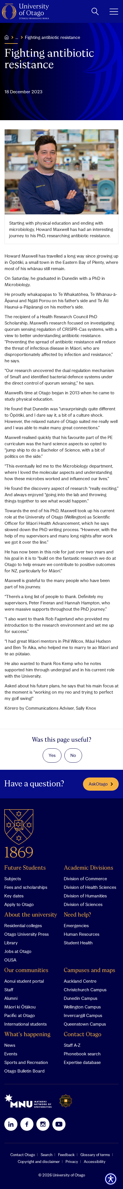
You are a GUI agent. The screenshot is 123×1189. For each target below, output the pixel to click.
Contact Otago (82, 1035)
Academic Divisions (88, 868)
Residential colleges (23, 925)
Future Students (25, 868)
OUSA (10, 959)
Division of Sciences (83, 904)
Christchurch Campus (85, 989)
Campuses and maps (89, 971)
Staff (8, 989)
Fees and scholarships (25, 887)
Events (10, 1053)
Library (11, 942)
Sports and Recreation (26, 1062)
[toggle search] (95, 11)
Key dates (13, 895)
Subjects (12, 878)
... (16, 37)
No (73, 755)
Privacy (72, 1162)
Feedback (66, 1155)
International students (25, 1024)
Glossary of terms (95, 1155)
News (9, 1045)
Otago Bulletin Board (24, 1071)
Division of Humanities (85, 895)
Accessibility (95, 1162)
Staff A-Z (72, 1045)
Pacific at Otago (19, 1015)
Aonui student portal (24, 981)
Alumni (10, 998)
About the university (30, 915)
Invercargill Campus (83, 1015)
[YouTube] (59, 1124)
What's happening (27, 1035)
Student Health (78, 942)
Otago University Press (26, 934)
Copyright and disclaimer (39, 1162)
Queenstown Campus (85, 1024)
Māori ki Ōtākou (19, 1006)
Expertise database (82, 1062)
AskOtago (98, 784)
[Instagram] (42, 1124)
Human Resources (81, 934)
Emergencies (76, 925)
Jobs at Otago (17, 951)
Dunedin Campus (80, 998)
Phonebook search (82, 1053)
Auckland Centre (80, 981)
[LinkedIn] (10, 1124)
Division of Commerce (85, 878)
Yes (52, 755)
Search (46, 1155)
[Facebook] (26, 1124)
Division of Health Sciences (90, 887)
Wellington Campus (82, 1006)
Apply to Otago (19, 904)
